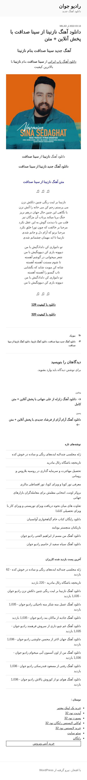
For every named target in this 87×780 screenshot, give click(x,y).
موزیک (72, 335)
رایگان (77, 738)
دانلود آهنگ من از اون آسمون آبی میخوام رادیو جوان (48, 652)
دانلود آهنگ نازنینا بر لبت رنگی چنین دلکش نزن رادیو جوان (44, 591)
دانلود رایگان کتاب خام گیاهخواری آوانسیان (54, 519)
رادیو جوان (70, 6)
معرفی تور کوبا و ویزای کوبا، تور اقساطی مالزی (50, 484)
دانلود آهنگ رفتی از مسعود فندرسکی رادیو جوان (50, 666)
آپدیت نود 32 (73, 713)
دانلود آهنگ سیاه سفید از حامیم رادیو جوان (54, 544)
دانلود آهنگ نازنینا (39, 341)
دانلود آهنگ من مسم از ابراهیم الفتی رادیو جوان (51, 535)
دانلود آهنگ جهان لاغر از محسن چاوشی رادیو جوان (49, 639)
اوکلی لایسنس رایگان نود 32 (63, 723)
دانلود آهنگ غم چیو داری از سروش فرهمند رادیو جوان (47, 626)
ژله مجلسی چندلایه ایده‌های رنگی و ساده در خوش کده (46, 454)
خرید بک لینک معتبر (69, 708)
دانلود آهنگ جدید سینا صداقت (61, 341)
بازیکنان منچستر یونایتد (66, 527)
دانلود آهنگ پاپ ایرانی (62, 61)
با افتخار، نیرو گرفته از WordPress (60, 770)
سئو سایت (74, 733)
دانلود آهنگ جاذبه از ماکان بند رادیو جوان (55, 617)
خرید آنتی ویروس (43, 743)
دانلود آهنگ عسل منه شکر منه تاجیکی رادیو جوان (50, 604)
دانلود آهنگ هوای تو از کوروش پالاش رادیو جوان (51, 679)
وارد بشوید (45, 370)
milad (63, 26)
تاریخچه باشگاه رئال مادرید (64, 462)
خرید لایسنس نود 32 (68, 728)
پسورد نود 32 (72, 718)
